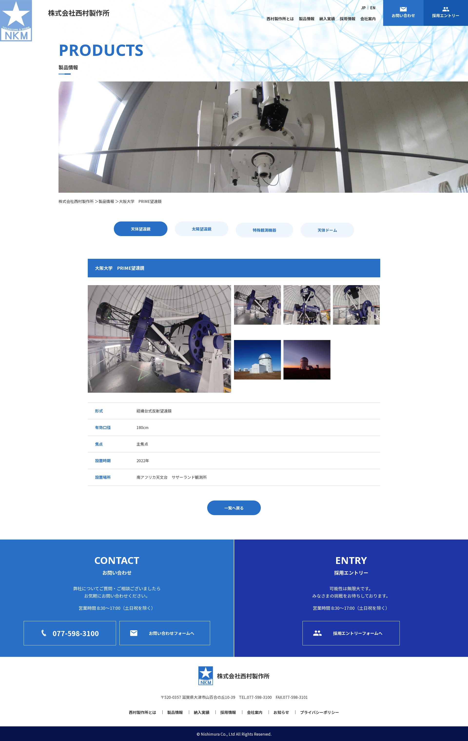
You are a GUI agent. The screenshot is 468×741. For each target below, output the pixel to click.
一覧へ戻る (234, 508)
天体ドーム (327, 230)
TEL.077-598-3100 (255, 697)
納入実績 (327, 18)
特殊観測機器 (264, 230)
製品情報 (306, 18)
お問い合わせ (403, 15)
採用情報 (347, 18)
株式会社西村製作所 (78, 12)
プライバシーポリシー (319, 712)
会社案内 (368, 18)
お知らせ (281, 712)
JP (363, 8)
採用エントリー (445, 15)
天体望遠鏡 (140, 229)
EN (372, 8)
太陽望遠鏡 (201, 229)
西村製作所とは (280, 18)
